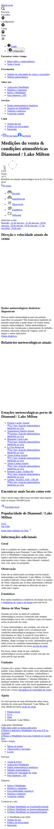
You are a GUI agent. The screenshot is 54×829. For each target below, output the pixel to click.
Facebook (26, 135)
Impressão (12, 129)
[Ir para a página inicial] (1, 2)
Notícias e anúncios (16, 111)
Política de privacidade (18, 126)
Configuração (17, 51)
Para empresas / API (16, 95)
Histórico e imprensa (17, 90)
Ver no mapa (12, 135)
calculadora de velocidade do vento (34, 690)
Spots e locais (13, 64)
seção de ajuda (29, 706)
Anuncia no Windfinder (18, 108)
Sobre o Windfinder (16, 92)
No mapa (6, 185)
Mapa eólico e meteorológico (21, 61)
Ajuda (14, 46)
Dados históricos (9, 336)
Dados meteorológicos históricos (22, 105)
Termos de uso (14, 123)
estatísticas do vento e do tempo (18, 602)
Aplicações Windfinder (18, 87)
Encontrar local (12, 507)
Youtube (43, 812)
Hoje (3, 223)
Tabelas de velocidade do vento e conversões (28, 74)
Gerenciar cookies (15, 113)
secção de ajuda (40, 646)
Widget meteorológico (17, 77)
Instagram (43, 809)
